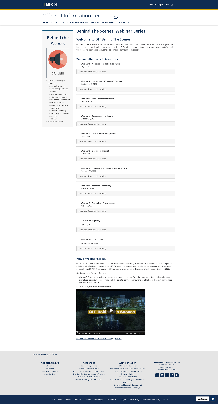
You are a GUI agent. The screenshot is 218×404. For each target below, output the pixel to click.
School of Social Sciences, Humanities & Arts (88, 371)
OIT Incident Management (60, 100)
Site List (165, 400)
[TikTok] (172, 375)
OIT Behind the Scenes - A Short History (94, 338)
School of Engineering (89, 366)
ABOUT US (95, 22)
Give (167, 4)
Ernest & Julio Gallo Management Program (89, 374)
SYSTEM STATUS (57, 22)
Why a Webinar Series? (56, 121)
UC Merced (50, 366)
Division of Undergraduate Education (88, 379)
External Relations (127, 374)
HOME (45, 22)
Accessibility (134, 400)
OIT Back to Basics (57, 86)
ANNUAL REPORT (109, 22)
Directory (152, 4)
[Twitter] (162, 375)
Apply (160, 4)
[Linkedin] (167, 375)
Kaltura (118, 338)
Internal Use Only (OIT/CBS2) (45, 354)
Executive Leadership (50, 371)
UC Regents (123, 400)
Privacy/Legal (98, 400)
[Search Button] (171, 5)
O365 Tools (54, 116)
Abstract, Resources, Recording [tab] (93, 71)
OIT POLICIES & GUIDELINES (77, 22)
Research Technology (58, 111)
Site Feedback (111, 400)
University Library (50, 374)
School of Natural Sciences (89, 368)
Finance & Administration (128, 377)
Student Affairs (127, 382)
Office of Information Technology (81, 16)
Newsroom (50, 368)
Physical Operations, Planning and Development (127, 379)
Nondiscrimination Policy (151, 400)
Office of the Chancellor (127, 366)
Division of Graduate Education (89, 377)
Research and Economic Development (128, 385)
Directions (77, 400)
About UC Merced (64, 400)
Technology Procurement (59, 113)
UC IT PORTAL (124, 22)
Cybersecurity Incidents (58, 97)
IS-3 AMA (53, 119)
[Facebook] (157, 375)
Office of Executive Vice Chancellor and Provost (127, 368)
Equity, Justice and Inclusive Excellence (128, 371)
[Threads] (177, 375)
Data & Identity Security (59, 94)
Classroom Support (57, 102)
